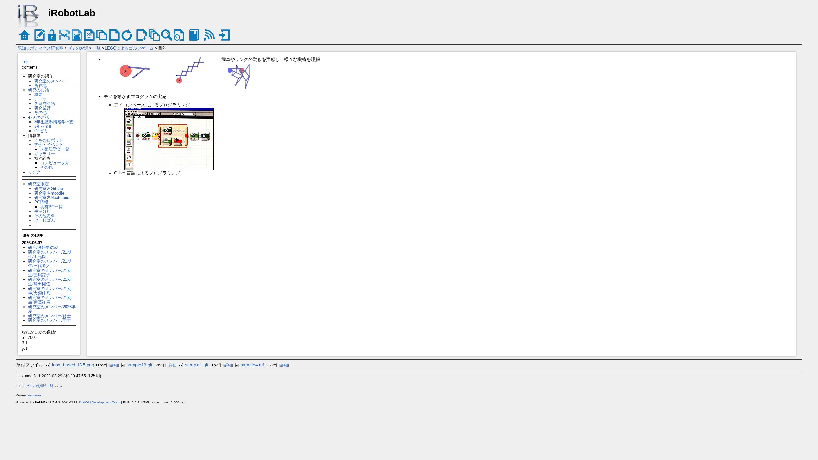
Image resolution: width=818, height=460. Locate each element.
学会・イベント (48, 144)
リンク (34, 172)
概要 (38, 94)
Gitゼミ (41, 130)
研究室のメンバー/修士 (49, 315)
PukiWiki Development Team (99, 402)
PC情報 (41, 202)
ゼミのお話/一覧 (39, 386)
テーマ (40, 99)
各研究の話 (44, 103)
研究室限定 (38, 183)
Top (25, 61)
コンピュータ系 (54, 162)
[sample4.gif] (192, 70)
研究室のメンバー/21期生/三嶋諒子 (49, 272)
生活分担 (42, 211)
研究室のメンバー (50, 81)
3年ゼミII (42, 126)
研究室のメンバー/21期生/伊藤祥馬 (49, 299)
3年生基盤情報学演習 (54, 121)
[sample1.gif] (133, 70)
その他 (40, 112)
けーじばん (44, 220)
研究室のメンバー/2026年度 (52, 309)
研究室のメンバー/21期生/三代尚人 (49, 263)
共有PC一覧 (51, 206)
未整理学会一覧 (54, 149)
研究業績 (42, 108)
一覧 (96, 48)
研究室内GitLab (48, 188)
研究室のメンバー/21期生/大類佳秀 (49, 290)
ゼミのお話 (77, 48)
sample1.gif (196, 364)
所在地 (40, 85)
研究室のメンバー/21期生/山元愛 (49, 254)
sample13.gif (139, 364)
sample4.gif (252, 364)
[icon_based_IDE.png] (169, 138)
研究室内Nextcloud (51, 197)
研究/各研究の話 (43, 247)
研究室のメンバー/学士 (49, 320)
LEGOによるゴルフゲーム (129, 48)
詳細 (114, 365)
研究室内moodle (49, 193)
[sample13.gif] (240, 76)
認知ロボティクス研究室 (40, 48)
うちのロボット (48, 140)
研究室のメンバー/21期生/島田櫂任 (49, 281)
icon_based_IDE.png (73, 364)
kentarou (34, 395)
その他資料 (44, 215)
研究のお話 (38, 90)
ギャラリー (44, 153)
